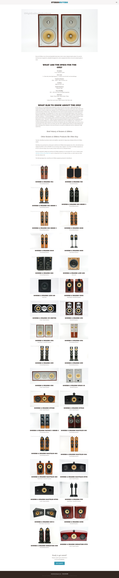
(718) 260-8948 (65, 573)
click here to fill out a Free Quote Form (43, 153)
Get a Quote (59, 563)
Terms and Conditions (46, 575)
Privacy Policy (54, 575)
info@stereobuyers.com (56, 573)
